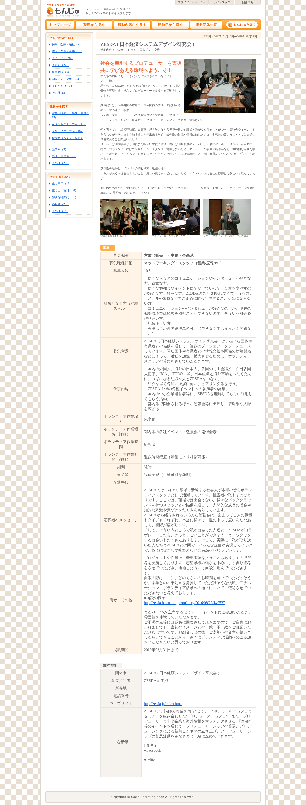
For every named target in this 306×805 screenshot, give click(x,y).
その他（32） (60, 92)
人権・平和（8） (62, 58)
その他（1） (60, 211)
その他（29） (60, 163)
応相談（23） (60, 204)
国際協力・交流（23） (66, 79)
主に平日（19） (62, 183)
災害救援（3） (61, 72)
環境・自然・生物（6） (67, 51)
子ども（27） (60, 65)
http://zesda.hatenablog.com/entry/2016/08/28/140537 (184, 603)
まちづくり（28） (63, 86)
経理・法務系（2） (64, 156)
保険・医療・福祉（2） (67, 44)
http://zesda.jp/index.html (163, 704)
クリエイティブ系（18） (67, 131)
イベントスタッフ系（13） (69, 124)
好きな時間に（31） (65, 197)
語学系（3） (60, 149)
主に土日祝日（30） (65, 190)
